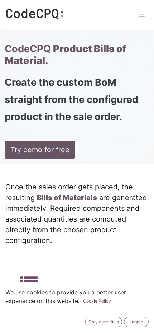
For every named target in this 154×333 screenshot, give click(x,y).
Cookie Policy (97, 301)
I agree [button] (136, 321)
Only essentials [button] (103, 321)
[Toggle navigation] (142, 14)
